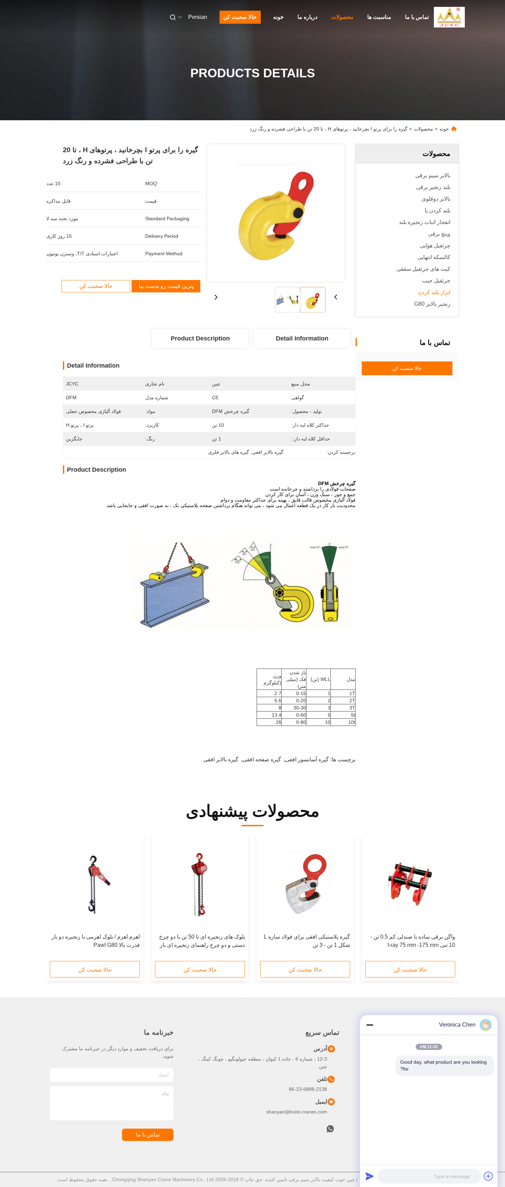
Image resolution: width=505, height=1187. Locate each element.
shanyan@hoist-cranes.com (296, 1112)
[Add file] (488, 1176)
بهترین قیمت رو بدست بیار (165, 286)
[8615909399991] (330, 1130)
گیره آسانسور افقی (307, 759)
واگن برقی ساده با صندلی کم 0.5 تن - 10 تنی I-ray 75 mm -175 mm (412, 941)
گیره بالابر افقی (220, 759)
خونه (278, 17)
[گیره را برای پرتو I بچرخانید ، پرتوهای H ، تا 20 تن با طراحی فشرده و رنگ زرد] (276, 213)
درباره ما (307, 17)
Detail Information (302, 338)
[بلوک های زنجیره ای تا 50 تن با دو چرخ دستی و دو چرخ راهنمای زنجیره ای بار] (200, 884)
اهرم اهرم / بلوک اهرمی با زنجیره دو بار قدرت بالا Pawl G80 (96, 941)
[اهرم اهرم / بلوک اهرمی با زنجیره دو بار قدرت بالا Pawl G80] (95, 884)
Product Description (200, 338)
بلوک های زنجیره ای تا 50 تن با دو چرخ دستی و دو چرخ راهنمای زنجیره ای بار (202, 941)
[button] (446, 900)
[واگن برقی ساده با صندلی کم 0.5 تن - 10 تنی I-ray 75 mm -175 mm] (410, 884)
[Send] (369, 1176)
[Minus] (370, 1025)
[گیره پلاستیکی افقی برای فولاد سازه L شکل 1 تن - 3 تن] (305, 884)
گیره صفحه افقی (262, 759)
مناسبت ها (379, 17)
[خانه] (449, 17)
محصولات (342, 17)
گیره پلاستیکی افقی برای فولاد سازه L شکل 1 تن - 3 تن (307, 941)
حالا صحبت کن (240, 17)
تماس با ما (417, 17)
